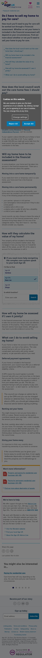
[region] (21, 111)
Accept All (29, 123)
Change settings (20, 117)
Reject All (13, 123)
